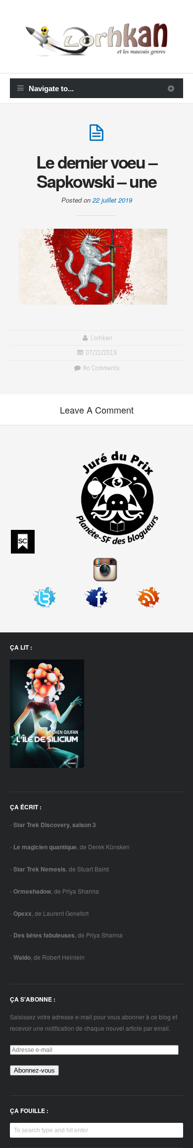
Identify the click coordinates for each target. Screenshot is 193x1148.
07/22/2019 (101, 352)
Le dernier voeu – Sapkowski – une (96, 171)
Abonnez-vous (34, 1070)
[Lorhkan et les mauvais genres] (96, 51)
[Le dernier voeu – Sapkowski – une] (96, 136)
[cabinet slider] (171, 88)
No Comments (100, 368)
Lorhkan (101, 338)
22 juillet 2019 (112, 200)
